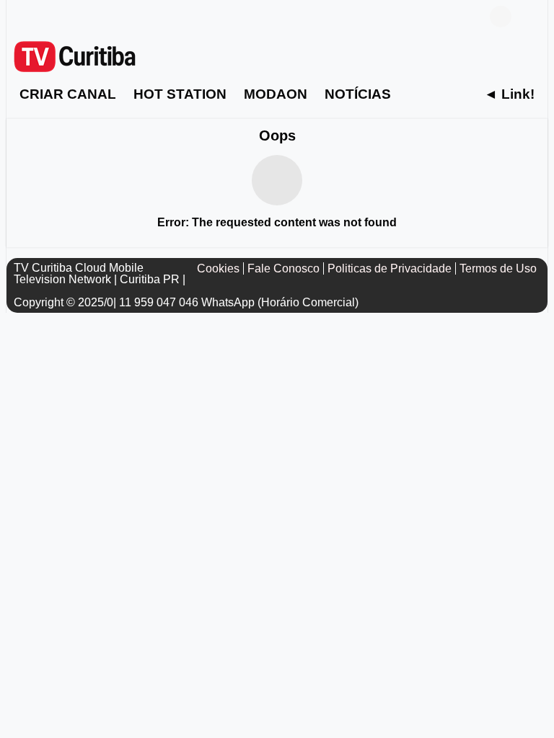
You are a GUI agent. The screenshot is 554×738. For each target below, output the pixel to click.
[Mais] (423, 93)
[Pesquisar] (529, 16)
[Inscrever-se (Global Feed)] (42, 16)
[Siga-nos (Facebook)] (21, 16)
